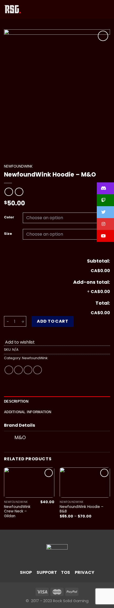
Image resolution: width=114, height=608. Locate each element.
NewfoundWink (18, 166)
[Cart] (107, 9)
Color (9, 217)
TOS (65, 572)
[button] (105, 188)
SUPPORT (47, 572)
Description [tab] (16, 401)
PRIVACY (84, 572)
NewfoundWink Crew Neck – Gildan (17, 512)
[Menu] (29, 9)
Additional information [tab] (27, 412)
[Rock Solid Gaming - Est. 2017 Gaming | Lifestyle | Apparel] (13, 9)
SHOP (26, 572)
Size (8, 234)
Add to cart (52, 321)
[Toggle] (9, 438)
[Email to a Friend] (28, 370)
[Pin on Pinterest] (37, 370)
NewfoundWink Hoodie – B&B (81, 509)
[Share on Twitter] (18, 370)
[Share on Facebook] (9, 370)
